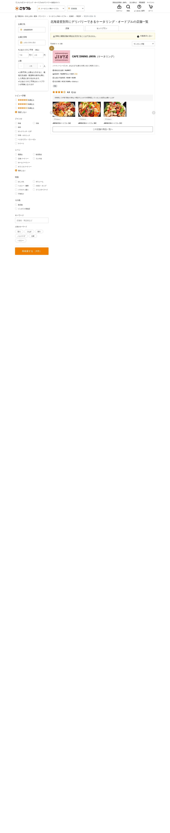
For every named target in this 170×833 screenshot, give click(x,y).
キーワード (19, 215)
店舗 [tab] (67, 28)
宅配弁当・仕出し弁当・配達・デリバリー (32, 16)
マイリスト (150, 2)
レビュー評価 (20, 95)
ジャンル (18, 118)
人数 (20, 60)
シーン (17, 150)
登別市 (78, 16)
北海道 (71, 16)
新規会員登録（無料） (120, 2)
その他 (17, 200)
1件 (75, 92)
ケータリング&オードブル (57, 16)
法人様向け (133, 2)
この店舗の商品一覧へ (103, 129)
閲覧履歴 (142, 2)
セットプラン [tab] (102, 28)
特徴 (17, 177)
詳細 (75, 74)
